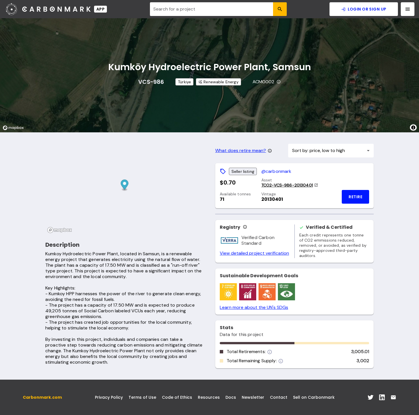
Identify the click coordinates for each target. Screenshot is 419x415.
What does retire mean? (240, 150)
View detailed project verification (254, 253)
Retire (355, 197)
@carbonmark (276, 171)
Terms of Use (142, 397)
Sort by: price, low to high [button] (318, 150)
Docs (230, 397)
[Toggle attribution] (413, 127)
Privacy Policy (109, 397)
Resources (209, 397)
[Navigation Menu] (407, 9)
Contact (278, 397)
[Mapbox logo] (14, 128)
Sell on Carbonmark (314, 397)
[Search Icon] (280, 9)
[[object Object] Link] (370, 397)
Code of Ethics (177, 397)
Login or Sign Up (367, 9)
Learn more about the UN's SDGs (254, 307)
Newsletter (253, 397)
